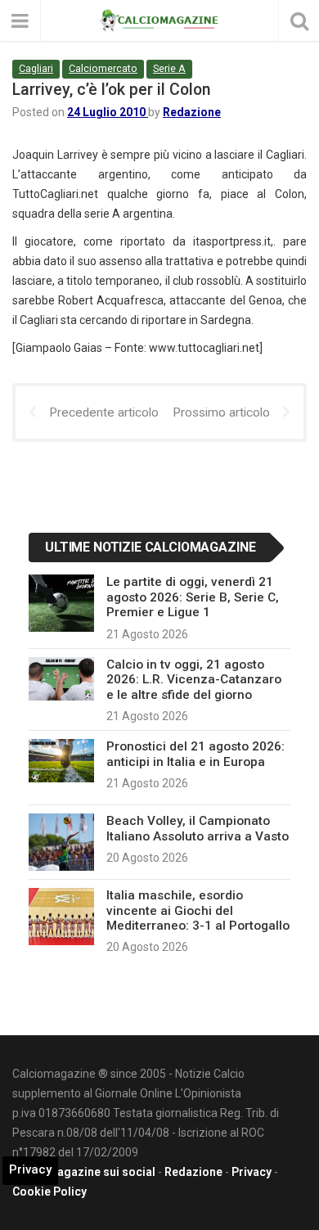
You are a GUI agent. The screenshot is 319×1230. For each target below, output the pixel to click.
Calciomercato (103, 68)
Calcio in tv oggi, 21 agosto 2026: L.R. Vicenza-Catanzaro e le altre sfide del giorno (193, 679)
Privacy (251, 1171)
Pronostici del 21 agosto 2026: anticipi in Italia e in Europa (195, 753)
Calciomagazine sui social (83, 1171)
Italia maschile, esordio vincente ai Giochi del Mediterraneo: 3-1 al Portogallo (198, 910)
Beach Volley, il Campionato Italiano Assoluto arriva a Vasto (197, 828)
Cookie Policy (49, 1191)
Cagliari (36, 68)
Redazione (192, 112)
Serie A (169, 68)
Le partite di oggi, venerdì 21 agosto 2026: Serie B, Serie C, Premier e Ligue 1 (192, 597)
